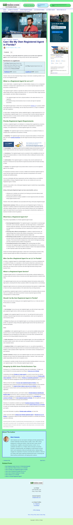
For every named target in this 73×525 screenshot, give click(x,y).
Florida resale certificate (25, 411)
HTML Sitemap (36, 510)
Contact (41, 514)
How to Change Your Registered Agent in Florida (16, 469)
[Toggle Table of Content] (10, 52)
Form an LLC (9, 39)
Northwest (7, 71)
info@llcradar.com (36, 497)
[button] (29, 5)
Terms (29, 514)
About (38, 514)
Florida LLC (15, 39)
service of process (15, 137)
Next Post (43, 460)
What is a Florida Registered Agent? (13, 476)
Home (4, 39)
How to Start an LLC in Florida (12, 474)
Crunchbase (36, 505)
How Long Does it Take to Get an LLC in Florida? (16, 467)
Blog (44, 514)
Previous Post (6, 460)
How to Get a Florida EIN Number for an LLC (15, 471)
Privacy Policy (33, 514)
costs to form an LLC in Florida (37, 404)
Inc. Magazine (36, 503)
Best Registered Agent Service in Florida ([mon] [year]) (17, 466)
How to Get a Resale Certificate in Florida (14, 473)
